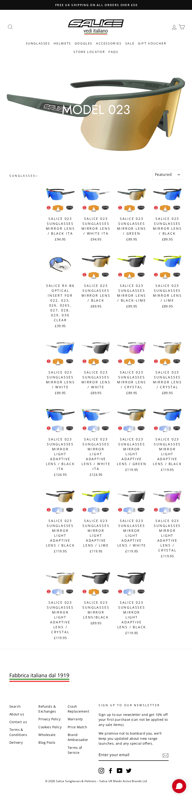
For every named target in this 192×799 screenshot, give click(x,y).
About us (16, 714)
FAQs (113, 52)
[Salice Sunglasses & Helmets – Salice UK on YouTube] (119, 770)
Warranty (75, 719)
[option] (96, 4)
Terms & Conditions (18, 732)
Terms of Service (75, 750)
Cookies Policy (50, 727)
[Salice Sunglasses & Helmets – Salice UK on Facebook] (110, 770)
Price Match (77, 727)
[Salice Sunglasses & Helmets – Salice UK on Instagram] (101, 770)
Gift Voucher (152, 43)
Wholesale (46, 734)
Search (15, 706)
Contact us (18, 722)
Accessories (109, 43)
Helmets (62, 43)
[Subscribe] (165, 755)
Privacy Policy (49, 719)
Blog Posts (46, 742)
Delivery (16, 742)
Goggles (83, 43)
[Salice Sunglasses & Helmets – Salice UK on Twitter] (129, 770)
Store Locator (89, 52)
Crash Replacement (78, 709)
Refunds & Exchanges (47, 709)
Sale (129, 43)
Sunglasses (38, 43)
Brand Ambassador (78, 737)
